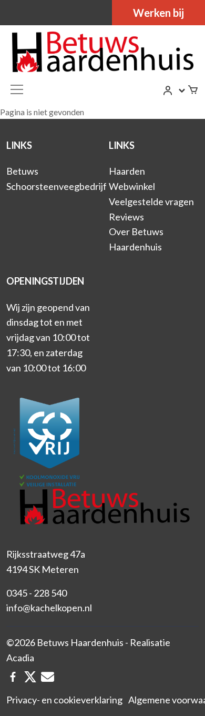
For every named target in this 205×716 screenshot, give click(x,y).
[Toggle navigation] (16, 89)
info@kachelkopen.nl (49, 607)
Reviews (126, 217)
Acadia (20, 657)
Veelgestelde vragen (151, 201)
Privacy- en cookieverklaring (64, 699)
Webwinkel (132, 186)
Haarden (127, 171)
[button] (174, 90)
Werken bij (158, 12)
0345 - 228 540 (36, 593)
